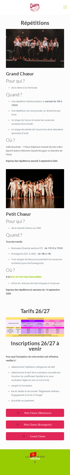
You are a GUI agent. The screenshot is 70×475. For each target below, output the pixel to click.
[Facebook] (35, 462)
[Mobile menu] (65, 7)
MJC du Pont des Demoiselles (25, 276)
